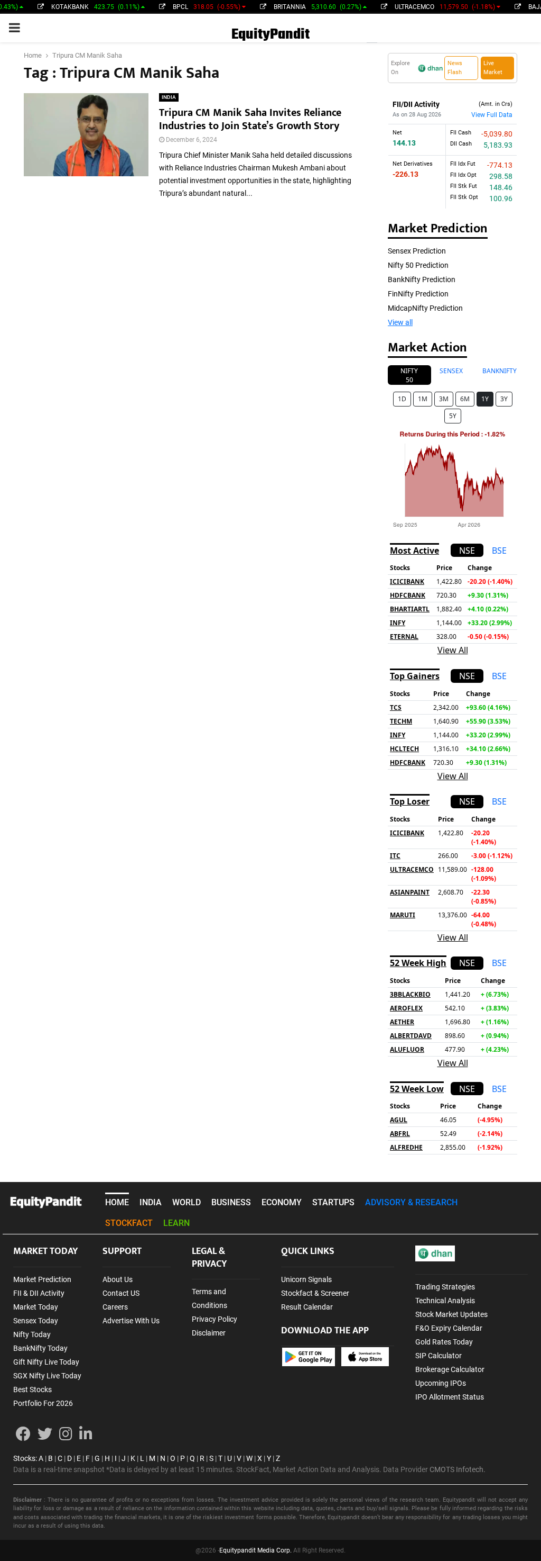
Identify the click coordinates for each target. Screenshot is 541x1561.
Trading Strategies (445, 1287)
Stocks (24, 1458)
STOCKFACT (129, 1223)
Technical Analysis (445, 1300)
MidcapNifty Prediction (425, 308)
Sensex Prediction (417, 251)
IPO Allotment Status (449, 1397)
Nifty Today (32, 1334)
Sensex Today (35, 1320)
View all (400, 322)
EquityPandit (270, 34)
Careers (115, 1307)
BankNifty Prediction (421, 279)
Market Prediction (42, 1279)
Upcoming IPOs (440, 1383)
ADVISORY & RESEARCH (411, 1202)
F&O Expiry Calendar (448, 1328)
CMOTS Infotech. (458, 1469)
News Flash (454, 68)
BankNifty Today (40, 1348)
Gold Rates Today (444, 1342)
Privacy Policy (214, 1319)
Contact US (120, 1293)
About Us (117, 1279)
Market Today (35, 1307)
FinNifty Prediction (418, 294)
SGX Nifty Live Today (47, 1375)
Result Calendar (307, 1307)
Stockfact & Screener (315, 1293)
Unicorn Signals (306, 1279)
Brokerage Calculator (449, 1369)
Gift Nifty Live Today (46, 1362)
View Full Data (491, 115)
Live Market (492, 68)
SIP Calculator (438, 1355)
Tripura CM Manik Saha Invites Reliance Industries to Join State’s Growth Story (250, 119)
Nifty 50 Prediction (418, 265)
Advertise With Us (131, 1320)
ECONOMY (282, 1202)
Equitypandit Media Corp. (255, 1550)
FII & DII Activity (38, 1293)
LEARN (176, 1223)
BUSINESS (231, 1202)
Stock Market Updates (451, 1314)
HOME (117, 1202)
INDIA (169, 97)
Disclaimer (209, 1333)
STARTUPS (333, 1202)
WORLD (186, 1202)
